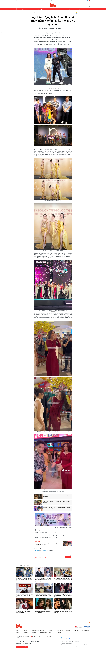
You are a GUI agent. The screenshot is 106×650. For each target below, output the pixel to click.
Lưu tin (2, 39)
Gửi (68, 556)
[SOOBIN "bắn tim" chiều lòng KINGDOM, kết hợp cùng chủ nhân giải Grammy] (44, 572)
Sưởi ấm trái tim (60, 630)
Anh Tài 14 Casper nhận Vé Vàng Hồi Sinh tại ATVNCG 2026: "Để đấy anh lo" (24, 595)
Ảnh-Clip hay (67, 9)
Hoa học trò (19, 626)
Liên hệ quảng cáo (35, 635)
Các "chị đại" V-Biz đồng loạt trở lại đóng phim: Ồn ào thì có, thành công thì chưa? (63, 611)
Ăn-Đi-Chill (61, 9)
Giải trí (31, 9)
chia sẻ (48, 33)
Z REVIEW (73, 9)
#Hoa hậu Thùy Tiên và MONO (41, 535)
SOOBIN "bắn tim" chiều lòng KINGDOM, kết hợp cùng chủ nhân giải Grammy (43, 580)
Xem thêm (89, 9)
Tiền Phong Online (45, 0)
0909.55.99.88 (34, 636)
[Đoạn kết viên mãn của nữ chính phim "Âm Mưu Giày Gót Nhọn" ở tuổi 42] (38, 502)
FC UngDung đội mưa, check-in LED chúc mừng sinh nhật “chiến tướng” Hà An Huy (63, 580)
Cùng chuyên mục (22, 565)
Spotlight (79, 9)
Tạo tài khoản (43, 550)
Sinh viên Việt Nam (65, 0)
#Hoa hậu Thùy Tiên (39, 532)
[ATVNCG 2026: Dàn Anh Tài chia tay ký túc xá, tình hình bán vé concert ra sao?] (44, 588)
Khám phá (26, 9)
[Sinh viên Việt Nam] (87, 627)
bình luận (58, 33)
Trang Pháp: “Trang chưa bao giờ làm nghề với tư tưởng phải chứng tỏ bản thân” (63, 595)
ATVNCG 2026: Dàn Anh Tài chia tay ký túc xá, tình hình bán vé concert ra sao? (44, 595)
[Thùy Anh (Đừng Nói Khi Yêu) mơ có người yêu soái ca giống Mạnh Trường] (38, 496)
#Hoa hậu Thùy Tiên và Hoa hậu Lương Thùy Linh (46, 537)
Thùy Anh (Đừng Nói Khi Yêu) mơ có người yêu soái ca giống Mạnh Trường (56, 495)
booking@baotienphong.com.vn (38, 637)
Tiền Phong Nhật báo (55, 0)
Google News (76, 13)
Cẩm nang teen (76, 630)
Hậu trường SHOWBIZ (53, 9)
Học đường (36, 9)
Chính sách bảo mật (81, 635)
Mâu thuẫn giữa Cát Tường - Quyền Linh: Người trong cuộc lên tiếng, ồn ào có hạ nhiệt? (56, 508)
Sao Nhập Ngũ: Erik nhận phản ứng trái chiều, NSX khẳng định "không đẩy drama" (24, 580)
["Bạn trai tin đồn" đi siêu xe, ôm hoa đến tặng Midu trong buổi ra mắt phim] (67, 543)
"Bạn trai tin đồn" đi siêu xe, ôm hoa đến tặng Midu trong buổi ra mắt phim (47, 543)
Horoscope (85, 9)
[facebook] (87, 1)
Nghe (2, 33)
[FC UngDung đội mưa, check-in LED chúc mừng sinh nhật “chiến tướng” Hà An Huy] (63, 572)
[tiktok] (67, 638)
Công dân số (26, 632)
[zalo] (70, 638)
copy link (53, 33)
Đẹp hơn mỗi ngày (43, 9)
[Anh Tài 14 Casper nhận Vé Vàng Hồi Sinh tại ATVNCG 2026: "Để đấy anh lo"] (24, 588)
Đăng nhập (36, 550)
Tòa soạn (18, 635)
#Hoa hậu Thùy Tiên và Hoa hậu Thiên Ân (59, 535)
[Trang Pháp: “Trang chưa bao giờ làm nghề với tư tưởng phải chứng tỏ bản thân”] (63, 588)
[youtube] (89, 1)
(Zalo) (39, 636)
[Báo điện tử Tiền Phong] (78, 627)
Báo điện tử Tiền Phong (53, 5)
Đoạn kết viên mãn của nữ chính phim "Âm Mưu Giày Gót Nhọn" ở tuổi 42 (57, 502)
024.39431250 (19, 638)
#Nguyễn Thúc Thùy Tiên (50, 532)
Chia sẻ (2, 36)
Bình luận (2, 43)
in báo (55, 33)
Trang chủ (16, 9)
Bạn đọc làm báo (22, 647)
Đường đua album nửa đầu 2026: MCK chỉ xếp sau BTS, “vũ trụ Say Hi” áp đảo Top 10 (24, 611)
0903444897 (49, 636)
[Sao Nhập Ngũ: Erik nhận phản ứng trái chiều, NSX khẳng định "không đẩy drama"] (24, 572)
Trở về (2, 46)
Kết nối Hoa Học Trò (43, 632)
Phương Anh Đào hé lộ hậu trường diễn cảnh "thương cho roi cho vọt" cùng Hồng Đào (43, 611)
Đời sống (21, 9)
